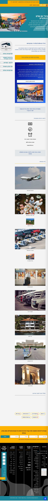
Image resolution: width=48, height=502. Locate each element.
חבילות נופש (14, 1)
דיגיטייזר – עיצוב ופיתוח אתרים (15, 497)
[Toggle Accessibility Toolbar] (45, 498)
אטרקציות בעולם (7, 53)
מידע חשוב (21, 452)
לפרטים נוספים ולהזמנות (30, 81)
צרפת (11, 469)
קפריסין (10, 470)
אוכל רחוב (21, 459)
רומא (14, 459)
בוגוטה (13, 474)
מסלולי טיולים (20, 466)
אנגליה (11, 452)
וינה (14, 455)
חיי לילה (21, 464)
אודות (30, 455)
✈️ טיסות (43, 413)
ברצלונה (13, 454)
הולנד (11, 457)
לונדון (14, 452)
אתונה (14, 472)
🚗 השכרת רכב (35, 413)
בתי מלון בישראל (28, 1)
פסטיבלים (21, 468)
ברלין (14, 457)
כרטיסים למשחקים (21, 456)
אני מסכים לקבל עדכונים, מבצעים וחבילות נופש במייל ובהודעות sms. (32, 439)
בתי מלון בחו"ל (34, 1)
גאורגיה (10, 454)
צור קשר (29, 457)
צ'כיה (11, 467)
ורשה (14, 463)
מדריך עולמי (24, 1)
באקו (14, 465)
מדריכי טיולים (28, 454)
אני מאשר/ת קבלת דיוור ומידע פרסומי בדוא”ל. (3, 471)
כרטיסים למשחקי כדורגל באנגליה (7, 58)
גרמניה (11, 455)
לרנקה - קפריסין (8, 62)
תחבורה (21, 454)
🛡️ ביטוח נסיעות (26, 413)
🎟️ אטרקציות (35, 417)
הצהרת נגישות (29, 465)
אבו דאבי (14, 467)
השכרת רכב (37, 5)
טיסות (38, 1)
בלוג (30, 5)
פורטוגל (10, 465)
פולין (11, 463)
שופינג (21, 470)
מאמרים (29, 459)
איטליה (11, 472)
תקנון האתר (28, 467)
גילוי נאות (29, 469)
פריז (14, 461)
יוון (11, 459)
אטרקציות (19, 1)
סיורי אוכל (21, 460)
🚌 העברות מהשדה (26, 417)
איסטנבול (13, 470)
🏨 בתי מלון (18, 413)
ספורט (34, 5)
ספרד (11, 461)
